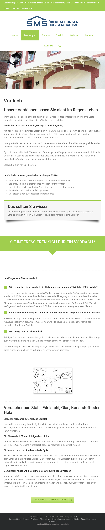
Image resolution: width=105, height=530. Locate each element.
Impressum (91, 519)
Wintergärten (45, 519)
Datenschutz (52, 521)
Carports (26, 519)
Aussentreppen (65, 519)
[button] (60, 45)
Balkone (55, 519)
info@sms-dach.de (24, 8)
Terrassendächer (15, 519)
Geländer (75, 519)
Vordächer (34, 519)
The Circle (73, 516)
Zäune (83, 519)
